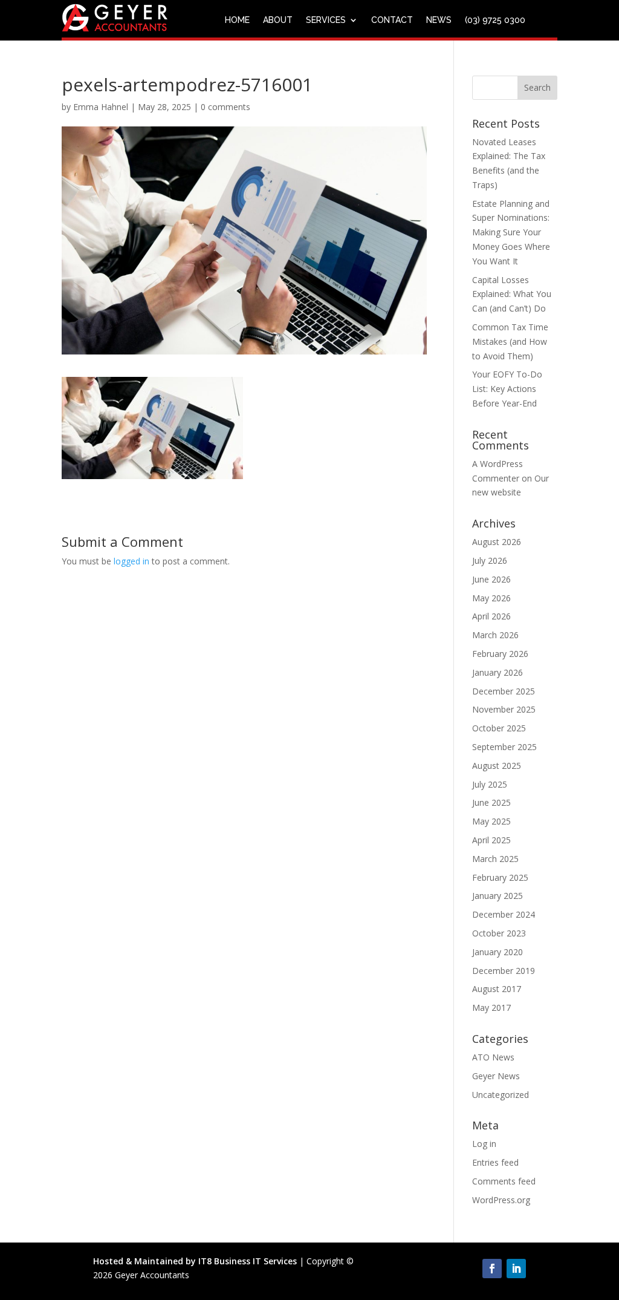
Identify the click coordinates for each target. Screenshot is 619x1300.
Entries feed (495, 1162)
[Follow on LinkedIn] (516, 1268)
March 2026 (495, 635)
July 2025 (489, 784)
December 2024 (503, 914)
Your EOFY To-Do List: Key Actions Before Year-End (507, 388)
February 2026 (500, 653)
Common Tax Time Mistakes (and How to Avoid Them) (510, 341)
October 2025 (499, 728)
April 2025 (491, 840)
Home (237, 20)
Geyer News (496, 1076)
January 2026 (497, 672)
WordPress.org (501, 1200)
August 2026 (496, 541)
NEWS (439, 20)
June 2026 (491, 579)
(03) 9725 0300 (495, 20)
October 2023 (499, 933)
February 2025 (500, 877)
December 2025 (503, 691)
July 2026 (489, 560)
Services (326, 20)
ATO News (493, 1057)
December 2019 (503, 970)
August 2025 (496, 765)
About (278, 20)
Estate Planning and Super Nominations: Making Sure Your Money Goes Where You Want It (511, 232)
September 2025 (504, 747)
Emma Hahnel (100, 107)
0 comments (225, 107)
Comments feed (504, 1181)
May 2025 (491, 821)
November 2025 (504, 709)
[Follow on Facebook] (492, 1268)
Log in (484, 1143)
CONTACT (392, 20)
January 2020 (497, 952)
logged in (131, 561)
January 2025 (497, 895)
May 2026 (491, 598)
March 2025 (495, 858)
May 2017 (491, 1007)
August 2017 (496, 989)
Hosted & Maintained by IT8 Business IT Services (195, 1261)
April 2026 (491, 616)
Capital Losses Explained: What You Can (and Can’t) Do (511, 294)
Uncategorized (500, 1094)
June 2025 (491, 802)
